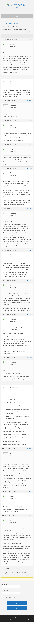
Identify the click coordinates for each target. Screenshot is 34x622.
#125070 (29, 168)
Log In (17, 603)
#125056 (29, 77)
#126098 (29, 491)
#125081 (29, 280)
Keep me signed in (9, 597)
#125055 (29, 39)
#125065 (29, 120)
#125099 (29, 357)
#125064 (29, 101)
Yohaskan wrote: (10, 397)
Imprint (27, 619)
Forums (3, 23)
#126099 (29, 515)
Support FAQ (17, 617)
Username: (5, 584)
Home (10, 617)
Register (17, 608)
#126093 (29, 383)
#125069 (29, 144)
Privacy (23, 619)
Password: (5, 590)
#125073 (29, 209)
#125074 (29, 250)
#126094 (29, 449)
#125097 (29, 314)
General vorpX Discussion (12, 23)
